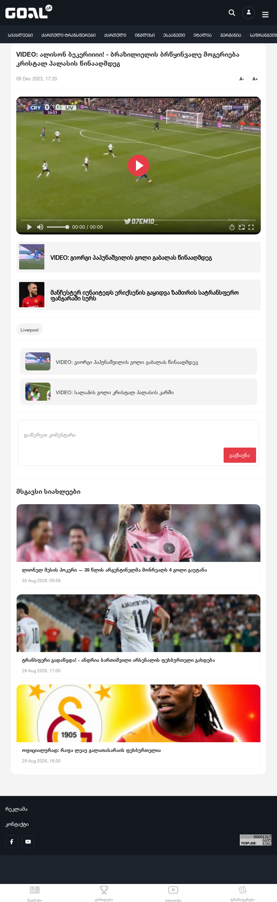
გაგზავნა (239, 454)
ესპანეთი (174, 34)
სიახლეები (20, 34)
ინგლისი (145, 34)
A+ (255, 78)
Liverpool (30, 329)
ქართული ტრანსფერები (68, 34)
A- (241, 78)
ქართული (115, 34)
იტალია (203, 34)
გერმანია (230, 34)
